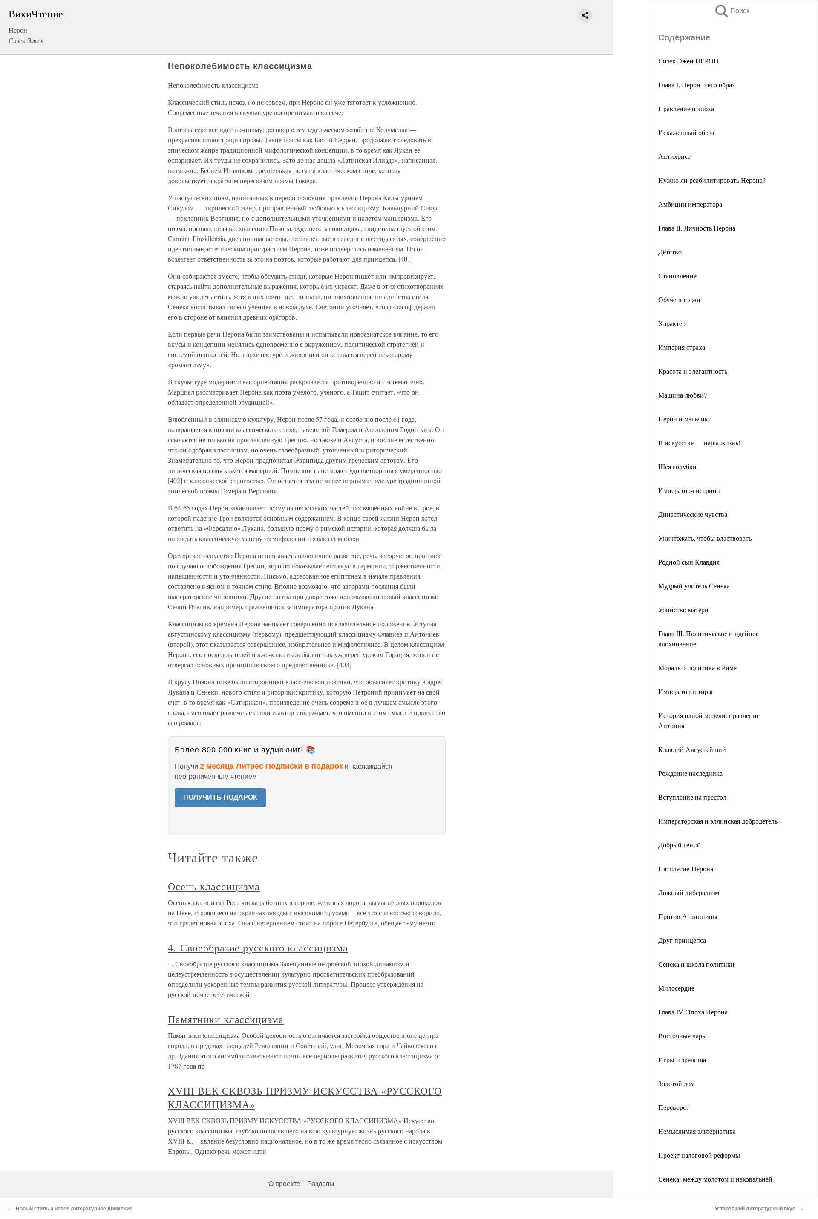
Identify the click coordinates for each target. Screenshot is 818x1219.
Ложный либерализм (688, 892)
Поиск (731, 10)
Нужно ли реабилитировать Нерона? (712, 180)
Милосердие (676, 987)
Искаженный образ (686, 132)
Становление (677, 275)
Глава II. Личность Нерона (696, 227)
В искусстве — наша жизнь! (699, 442)
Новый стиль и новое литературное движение (74, 1209)
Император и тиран (686, 691)
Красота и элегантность (692, 370)
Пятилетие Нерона (685, 868)
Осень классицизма (214, 886)
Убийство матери (683, 609)
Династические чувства (692, 514)
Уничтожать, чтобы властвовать (705, 537)
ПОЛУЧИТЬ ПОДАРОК (220, 797)
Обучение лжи (679, 299)
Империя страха (681, 347)
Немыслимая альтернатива (697, 1131)
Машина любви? (682, 394)
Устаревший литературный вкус (754, 1209)
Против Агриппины (687, 916)
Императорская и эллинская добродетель (718, 820)
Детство (670, 251)
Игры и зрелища (682, 1059)
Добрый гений (679, 844)
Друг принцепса (682, 940)
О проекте (284, 1183)
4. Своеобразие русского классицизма (258, 947)
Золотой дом (676, 1083)
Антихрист (674, 156)
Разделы (320, 1183)
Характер (672, 323)
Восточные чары (682, 1035)
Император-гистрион (689, 490)
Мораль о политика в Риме (697, 667)
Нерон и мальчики (685, 418)
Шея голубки (677, 466)
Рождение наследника (690, 773)
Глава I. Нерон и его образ (696, 84)
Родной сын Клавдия (689, 561)
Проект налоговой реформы (699, 1154)
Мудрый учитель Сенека (694, 585)
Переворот (673, 1107)
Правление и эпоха (686, 108)
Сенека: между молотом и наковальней (715, 1178)
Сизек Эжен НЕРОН (688, 60)
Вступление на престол (692, 796)
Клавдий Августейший (692, 749)
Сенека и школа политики (696, 964)
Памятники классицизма (226, 1019)
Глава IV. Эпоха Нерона (693, 1011)
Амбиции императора (690, 203)
